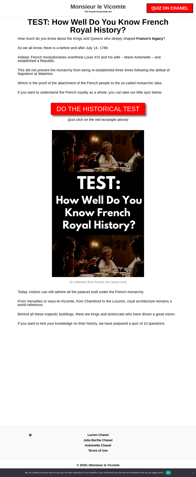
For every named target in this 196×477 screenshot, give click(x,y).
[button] (170, 8)
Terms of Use (98, 450)
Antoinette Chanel (98, 445)
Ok (168, 472)
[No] (192, 472)
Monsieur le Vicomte (98, 6)
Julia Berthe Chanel (98, 440)
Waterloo (45, 74)
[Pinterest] (30, 435)
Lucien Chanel (98, 435)
